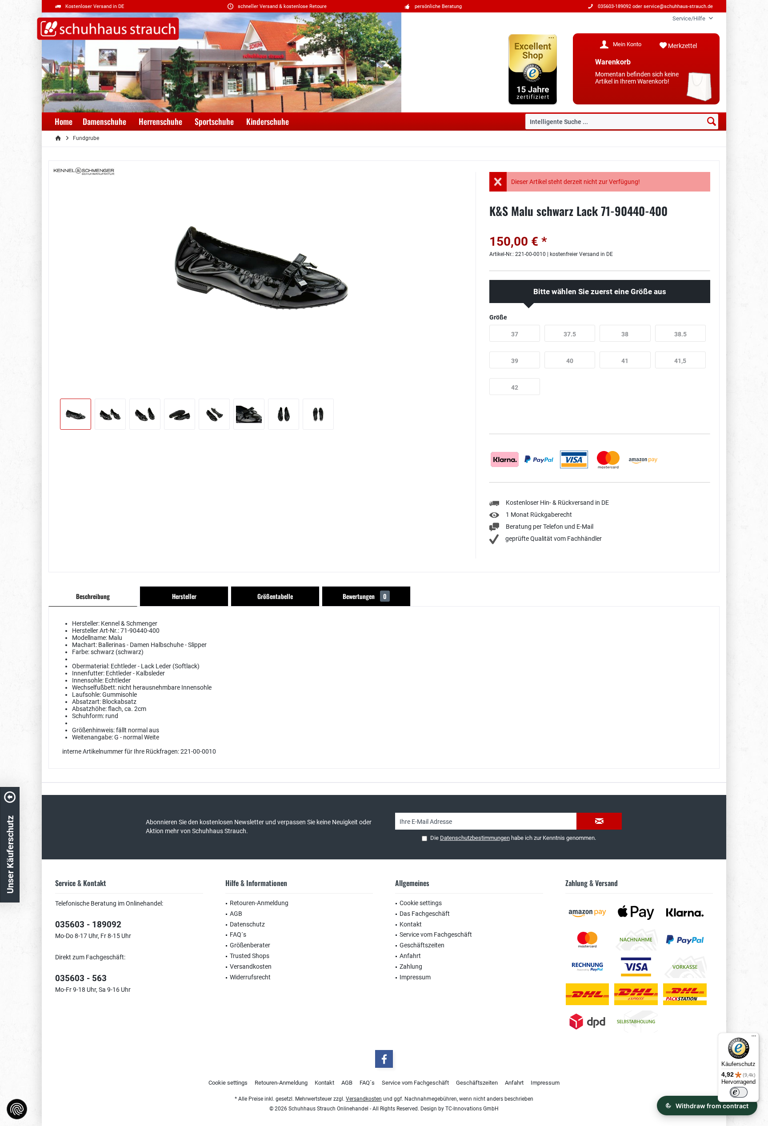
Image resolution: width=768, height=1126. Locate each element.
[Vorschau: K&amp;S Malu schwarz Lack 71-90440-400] (75, 414)
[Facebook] (384, 1059)
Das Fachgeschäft (425, 913)
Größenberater (250, 945)
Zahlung (411, 966)
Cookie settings (421, 902)
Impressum (415, 977)
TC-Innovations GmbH (472, 1109)
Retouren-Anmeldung (259, 902)
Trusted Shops (249, 955)
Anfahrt (410, 955)
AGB (236, 913)
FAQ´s (238, 934)
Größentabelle (275, 596)
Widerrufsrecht (250, 977)
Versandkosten (251, 966)
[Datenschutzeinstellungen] (17, 1109)
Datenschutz (247, 924)
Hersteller (184, 596)
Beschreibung (93, 596)
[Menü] (753, 1038)
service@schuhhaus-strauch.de (678, 6)
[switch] (739, 1092)
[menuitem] (689, 18)
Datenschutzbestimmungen (475, 838)
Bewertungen (365, 596)
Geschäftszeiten (422, 945)
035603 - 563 (81, 978)
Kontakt (411, 924)
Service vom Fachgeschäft (436, 934)
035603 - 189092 (88, 924)
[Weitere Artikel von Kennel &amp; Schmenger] (84, 171)
